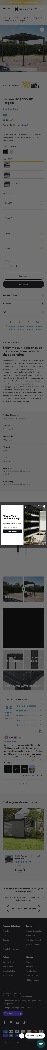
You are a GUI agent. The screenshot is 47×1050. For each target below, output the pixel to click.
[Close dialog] (44, 506)
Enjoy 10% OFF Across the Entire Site (12, 524)
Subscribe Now (12, 531)
